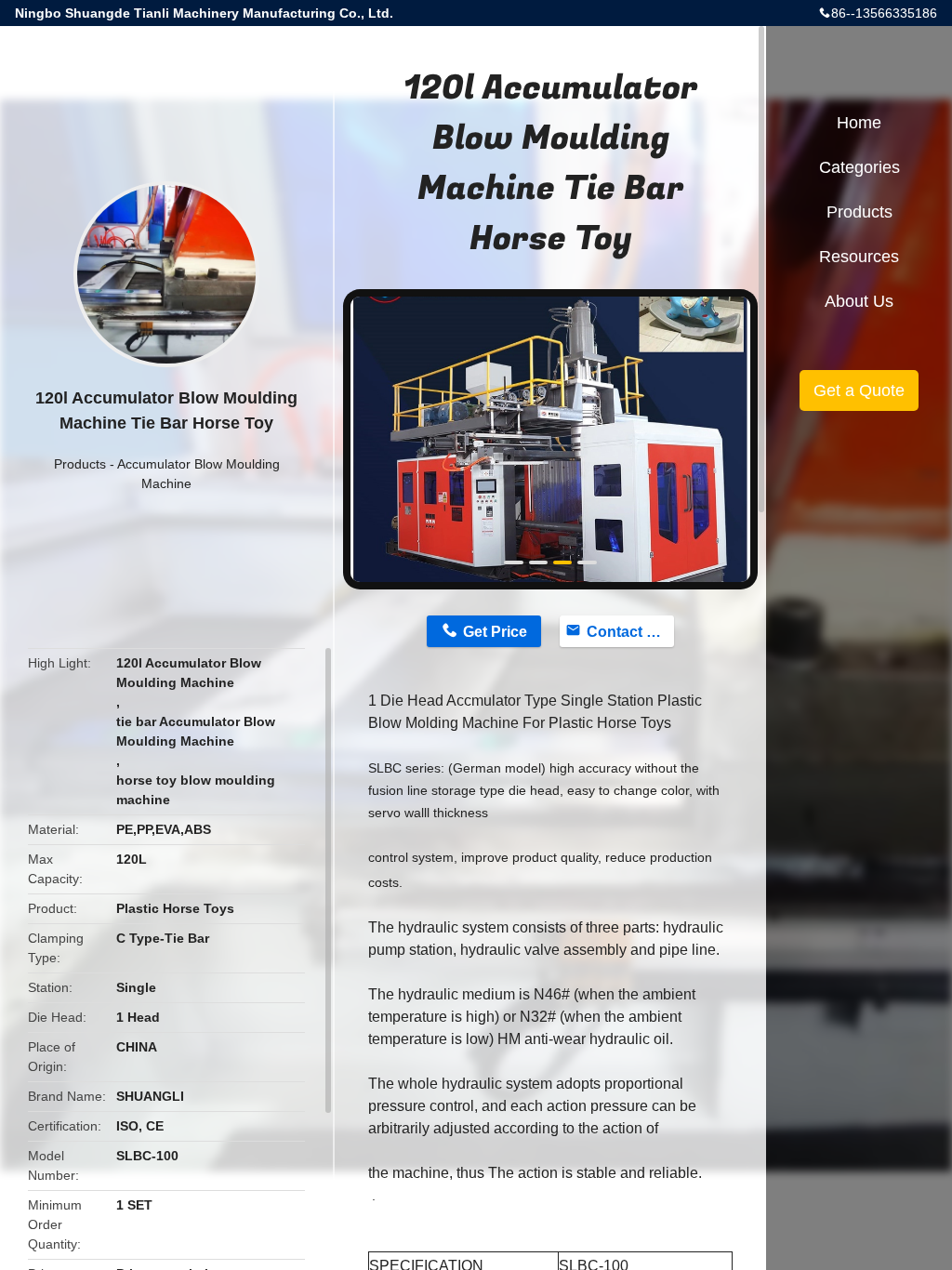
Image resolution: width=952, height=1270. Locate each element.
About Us (859, 301)
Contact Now (630, 632)
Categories (859, 167)
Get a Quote (859, 390)
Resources (859, 256)
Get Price (495, 632)
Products (80, 463)
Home (859, 122)
